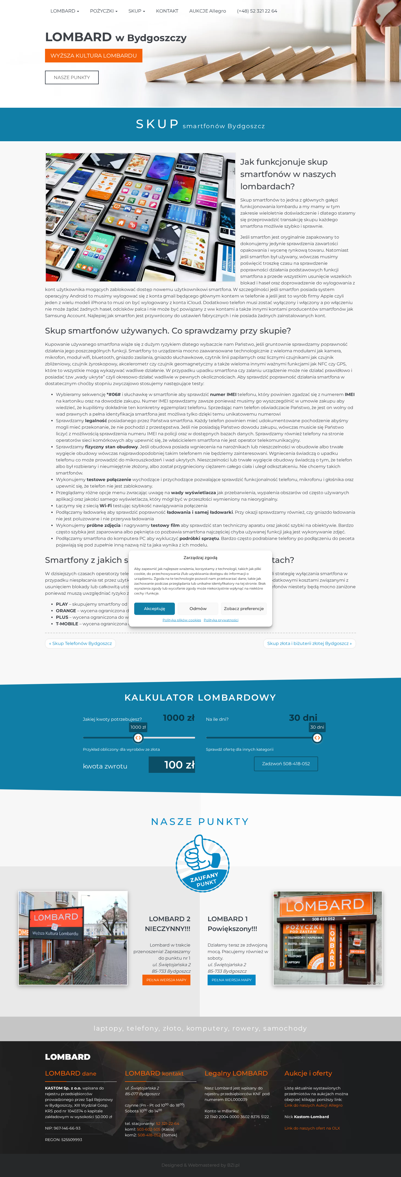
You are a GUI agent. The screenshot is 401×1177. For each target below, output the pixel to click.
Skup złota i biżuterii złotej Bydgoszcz (309, 643)
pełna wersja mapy (166, 980)
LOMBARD (63, 11)
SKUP (135, 11)
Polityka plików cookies (182, 620)
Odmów (198, 608)
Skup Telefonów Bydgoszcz (80, 643)
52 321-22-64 (167, 1123)
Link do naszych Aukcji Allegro (314, 1105)
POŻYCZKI (102, 11)
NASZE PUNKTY (72, 77)
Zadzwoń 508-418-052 (286, 763)
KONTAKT (167, 11)
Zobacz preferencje (244, 608)
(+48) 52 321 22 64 (257, 11)
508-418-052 (149, 1135)
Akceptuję (154, 608)
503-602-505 (148, 1129)
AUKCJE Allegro (207, 11)
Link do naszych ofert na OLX (312, 1128)
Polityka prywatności (221, 620)
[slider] (138, 737)
